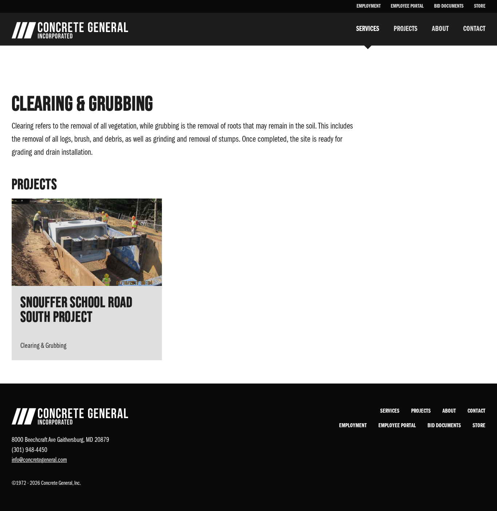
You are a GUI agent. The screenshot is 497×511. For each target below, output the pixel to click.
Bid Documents (449, 6)
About (440, 29)
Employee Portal (407, 6)
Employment (369, 6)
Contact (474, 29)
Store (479, 6)
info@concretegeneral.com (39, 460)
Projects (405, 29)
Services (367, 29)
